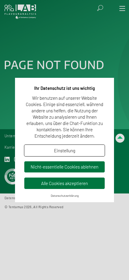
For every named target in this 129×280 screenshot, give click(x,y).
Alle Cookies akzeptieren (64, 183)
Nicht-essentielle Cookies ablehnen (64, 166)
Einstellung (64, 150)
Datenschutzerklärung (65, 195)
